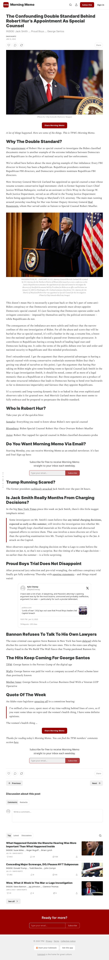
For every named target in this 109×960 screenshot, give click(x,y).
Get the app (67, 947)
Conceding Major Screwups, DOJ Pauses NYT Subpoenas (42, 864)
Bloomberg (12, 428)
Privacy (49, 941)
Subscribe (87, 4)
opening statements (63, 574)
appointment (18, 148)
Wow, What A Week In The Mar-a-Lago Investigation (39, 882)
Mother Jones (13, 682)
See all (11, 901)
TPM (9, 665)
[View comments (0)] (15, 45)
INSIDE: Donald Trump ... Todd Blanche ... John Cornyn (31, 868)
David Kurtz (11, 36)
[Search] (70, 4)
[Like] (8, 45)
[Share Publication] (76, 4)
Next (94, 783)
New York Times (27, 509)
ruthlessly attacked (41, 489)
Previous (16, 783)
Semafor (10, 422)
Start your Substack (47, 947)
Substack (41, 954)
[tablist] (17, 802)
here (16, 742)
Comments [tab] (12, 802)
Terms (56, 941)
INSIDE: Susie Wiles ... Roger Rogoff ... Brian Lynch (29, 850)
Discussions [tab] (27, 835)
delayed (86, 641)
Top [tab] (9, 835)
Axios (9, 435)
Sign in (100, 4)
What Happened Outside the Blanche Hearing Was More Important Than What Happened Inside (41, 844)
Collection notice (68, 941)
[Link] (2, 141)
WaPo (9, 671)
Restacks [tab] (24, 802)
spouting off (41, 701)
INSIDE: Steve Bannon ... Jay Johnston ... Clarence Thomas (32, 886)
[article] (54, 849)
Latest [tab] (16, 835)
